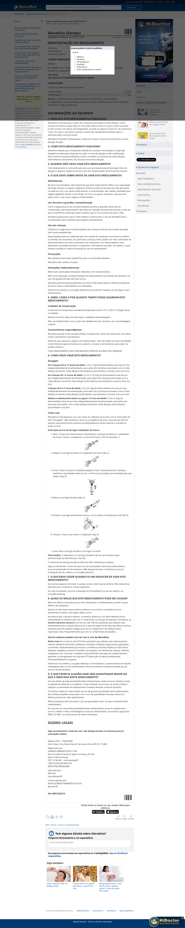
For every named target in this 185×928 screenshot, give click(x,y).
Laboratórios (144, 194)
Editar (47, 825)
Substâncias (143, 205)
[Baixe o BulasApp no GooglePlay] (98, 812)
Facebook (142, 144)
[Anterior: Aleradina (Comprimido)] (118, 816)
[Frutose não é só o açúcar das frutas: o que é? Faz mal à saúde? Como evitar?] (85, 881)
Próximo (131, 819)
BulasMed (140, 173)
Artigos (124, 819)
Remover (54, 825)
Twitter (141, 153)
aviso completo (27, 144)
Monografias (144, 200)
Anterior (118, 819)
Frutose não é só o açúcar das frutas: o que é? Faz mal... (83, 886)
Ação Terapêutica (146, 178)
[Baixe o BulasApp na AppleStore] (112, 812)
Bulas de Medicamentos (149, 184)
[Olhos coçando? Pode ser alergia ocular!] (59, 881)
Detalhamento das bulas (149, 189)
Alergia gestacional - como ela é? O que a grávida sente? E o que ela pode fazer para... (110, 887)
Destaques (142, 211)
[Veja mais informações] (166, 922)
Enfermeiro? (82, 67)
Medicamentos (83, 910)
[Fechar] (182, 918)
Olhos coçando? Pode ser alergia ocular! (57, 884)
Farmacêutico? (83, 62)
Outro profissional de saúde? (89, 69)
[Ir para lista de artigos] (125, 816)
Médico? (80, 57)
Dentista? (81, 64)
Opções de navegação (148, 167)
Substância (111, 910)
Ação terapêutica (127, 910)
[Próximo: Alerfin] (131, 816)
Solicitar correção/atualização (68, 825)
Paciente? (81, 59)
